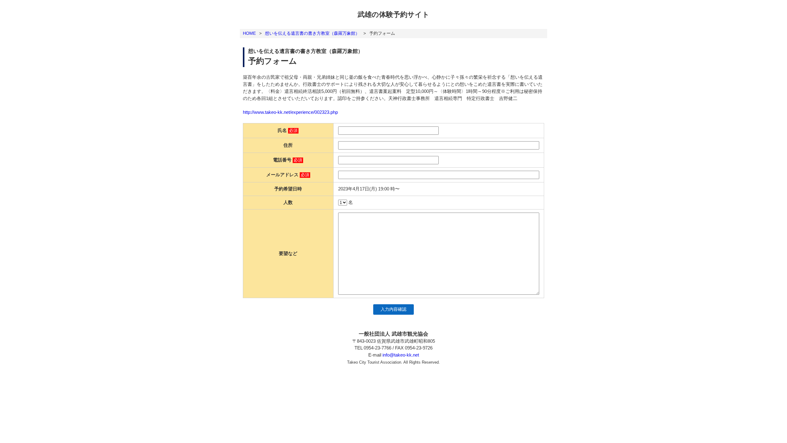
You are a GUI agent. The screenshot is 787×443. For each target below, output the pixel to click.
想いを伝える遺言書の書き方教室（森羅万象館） (312, 33)
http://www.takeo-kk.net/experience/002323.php (290, 112)
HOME (249, 33)
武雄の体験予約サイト (393, 14)
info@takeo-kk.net (400, 354)
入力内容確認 (393, 309)
